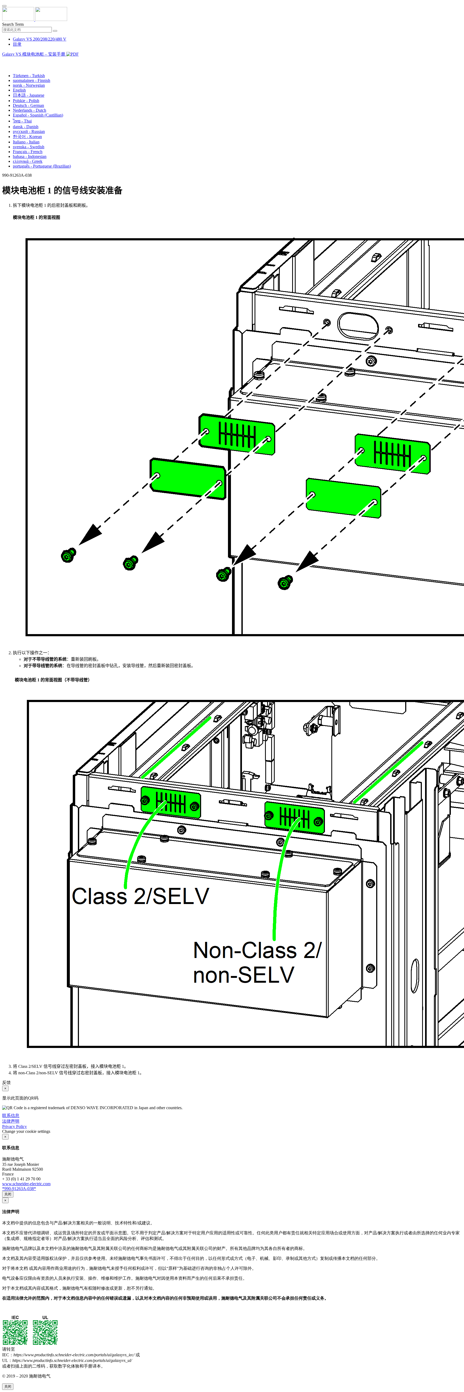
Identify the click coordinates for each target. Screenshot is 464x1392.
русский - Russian (29, 131)
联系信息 (10, 1115)
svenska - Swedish (28, 146)
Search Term (13, 24)
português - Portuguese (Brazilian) (42, 166)
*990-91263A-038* (19, 1188)
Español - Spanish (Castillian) (38, 115)
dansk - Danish (25, 126)
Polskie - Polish (26, 100)
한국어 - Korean (27, 136)
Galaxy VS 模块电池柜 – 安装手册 (34, 54)
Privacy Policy (14, 1126)
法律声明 (10, 1121)
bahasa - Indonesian (29, 156)
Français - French (27, 151)
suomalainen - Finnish (31, 80)
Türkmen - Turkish (29, 75)
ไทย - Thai (22, 121)
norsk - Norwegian (29, 85)
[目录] (4, 61)
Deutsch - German (28, 105)
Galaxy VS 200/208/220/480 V (39, 39)
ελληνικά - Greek (27, 161)
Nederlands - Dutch (29, 110)
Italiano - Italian (26, 142)
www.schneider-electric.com (26, 1183)
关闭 (7, 1194)
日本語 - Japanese (28, 95)
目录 (17, 44)
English (19, 90)
